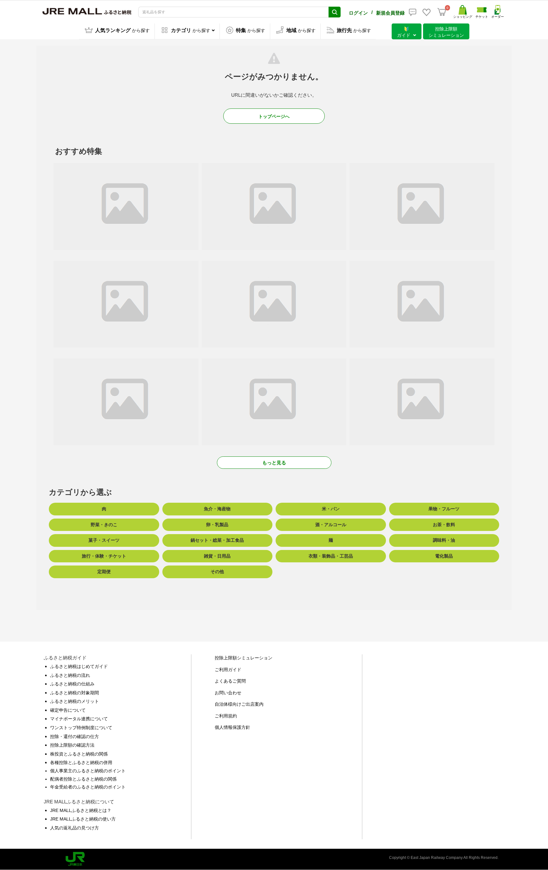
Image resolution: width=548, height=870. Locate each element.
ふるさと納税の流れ (70, 675)
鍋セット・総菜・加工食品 (217, 540)
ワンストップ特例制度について (81, 727)
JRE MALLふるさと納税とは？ (80, 810)
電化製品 (444, 556)
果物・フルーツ (444, 508)
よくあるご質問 (230, 681)
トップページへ (274, 116)
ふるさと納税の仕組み (72, 683)
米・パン (331, 508)
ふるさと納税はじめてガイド (79, 666)
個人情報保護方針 (232, 727)
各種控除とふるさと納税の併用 (81, 762)
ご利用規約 (226, 715)
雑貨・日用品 (217, 556)
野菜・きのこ (104, 524)
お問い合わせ (228, 692)
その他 (217, 571)
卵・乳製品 (217, 524)
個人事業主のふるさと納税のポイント (88, 770)
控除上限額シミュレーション (243, 657)
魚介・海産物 (217, 508)
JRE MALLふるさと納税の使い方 (83, 818)
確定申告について (68, 710)
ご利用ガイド (228, 669)
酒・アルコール (330, 524)
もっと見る (274, 462)
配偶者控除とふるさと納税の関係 (83, 779)
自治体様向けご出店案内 (239, 704)
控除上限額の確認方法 (72, 745)
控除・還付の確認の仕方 (74, 736)
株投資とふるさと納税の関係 (79, 753)
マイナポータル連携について (79, 718)
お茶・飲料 (444, 524)
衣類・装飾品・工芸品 (331, 556)
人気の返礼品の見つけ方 (74, 827)
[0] (441, 12)
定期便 (104, 571)
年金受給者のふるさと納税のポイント (88, 786)
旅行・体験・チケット (104, 556)
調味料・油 (444, 540)
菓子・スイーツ (104, 540)
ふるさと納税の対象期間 (74, 692)
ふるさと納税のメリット (74, 701)
